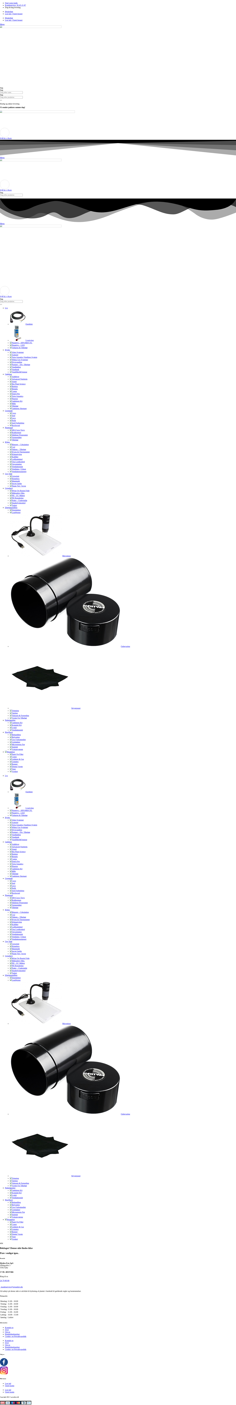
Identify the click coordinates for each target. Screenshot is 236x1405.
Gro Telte (8, 474)
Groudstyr (9, 488)
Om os (7, 1332)
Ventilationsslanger (19, 471)
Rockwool (16, 425)
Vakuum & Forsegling (20, 716)
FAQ (7, 1330)
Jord (13, 416)
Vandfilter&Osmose (19, 372)
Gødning (8, 374)
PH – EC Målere (18, 496)
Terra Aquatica (17, 396)
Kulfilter (15, 457)
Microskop (66, 556)
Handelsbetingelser (12, 1334)
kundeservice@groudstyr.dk (11, 1287)
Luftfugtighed (17, 459)
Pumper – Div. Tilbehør (21, 365)
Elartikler (29, 324)
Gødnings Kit (17, 401)
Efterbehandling (11, 508)
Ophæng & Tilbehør (20, 348)
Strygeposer (76, 708)
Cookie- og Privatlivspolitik (15, 1336)
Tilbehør (15, 406)
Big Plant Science (19, 384)
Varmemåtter (17, 437)
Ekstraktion (16, 510)
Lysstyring (30, 340)
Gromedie (9, 411)
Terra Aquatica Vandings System (24, 357)
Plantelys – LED (18, 345)
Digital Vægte (17, 767)
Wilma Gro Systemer (20, 360)
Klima (7, 442)
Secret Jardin (17, 484)
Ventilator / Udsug (19, 469)
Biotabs (15, 389)
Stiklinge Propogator (20, 435)
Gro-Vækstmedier (19, 740)
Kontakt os (9, 1328)
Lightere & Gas (18, 759)
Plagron (15, 399)
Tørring (15, 713)
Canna (14, 391)
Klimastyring (17, 454)
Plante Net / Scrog (19, 486)
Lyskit (14, 728)
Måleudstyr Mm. (18, 493)
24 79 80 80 (4, 1281)
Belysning (16, 737)
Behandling (16, 735)
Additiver (15, 377)
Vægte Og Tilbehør (19, 718)
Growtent (15, 476)
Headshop (11, 752)
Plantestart (9, 428)
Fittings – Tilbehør (19, 449)
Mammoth (16, 481)
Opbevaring (125, 646)
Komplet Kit (17, 725)
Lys (6, 308)
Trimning (15, 711)
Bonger (15, 764)
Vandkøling (16, 367)
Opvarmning (17, 464)
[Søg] (1, 100)
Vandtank (15, 369)
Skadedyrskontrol (18, 503)
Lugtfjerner (16, 512)
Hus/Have (9, 732)
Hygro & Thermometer (21, 452)
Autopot (15, 355)
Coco (14, 413)
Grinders (15, 762)
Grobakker (16, 742)
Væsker (15, 771)
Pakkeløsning (10, 720)
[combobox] (11, 97)
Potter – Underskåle (19, 500)
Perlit (14, 420)
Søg (1, 88)
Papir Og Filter (17, 754)
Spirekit (15, 747)
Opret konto (9, 1386)
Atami (14, 381)
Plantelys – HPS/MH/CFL (22, 343)
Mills (14, 404)
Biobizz (15, 386)
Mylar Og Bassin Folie (21, 491)
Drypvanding (17, 362)
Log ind (8, 1383)
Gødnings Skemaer (19, 408)
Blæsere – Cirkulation (20, 445)
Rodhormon (16, 433)
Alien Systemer (18, 352)
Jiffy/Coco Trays (18, 430)
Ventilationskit (17, 467)
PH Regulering (17, 498)
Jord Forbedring (18, 423)
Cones (14, 757)
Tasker (14, 505)
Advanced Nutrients (19, 379)
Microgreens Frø (18, 744)
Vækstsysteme (17, 749)
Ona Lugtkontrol (18, 462)
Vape (14, 769)
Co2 (13, 447)
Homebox (16, 479)
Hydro (7, 350)
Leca (14, 418)
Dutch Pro (16, 394)
